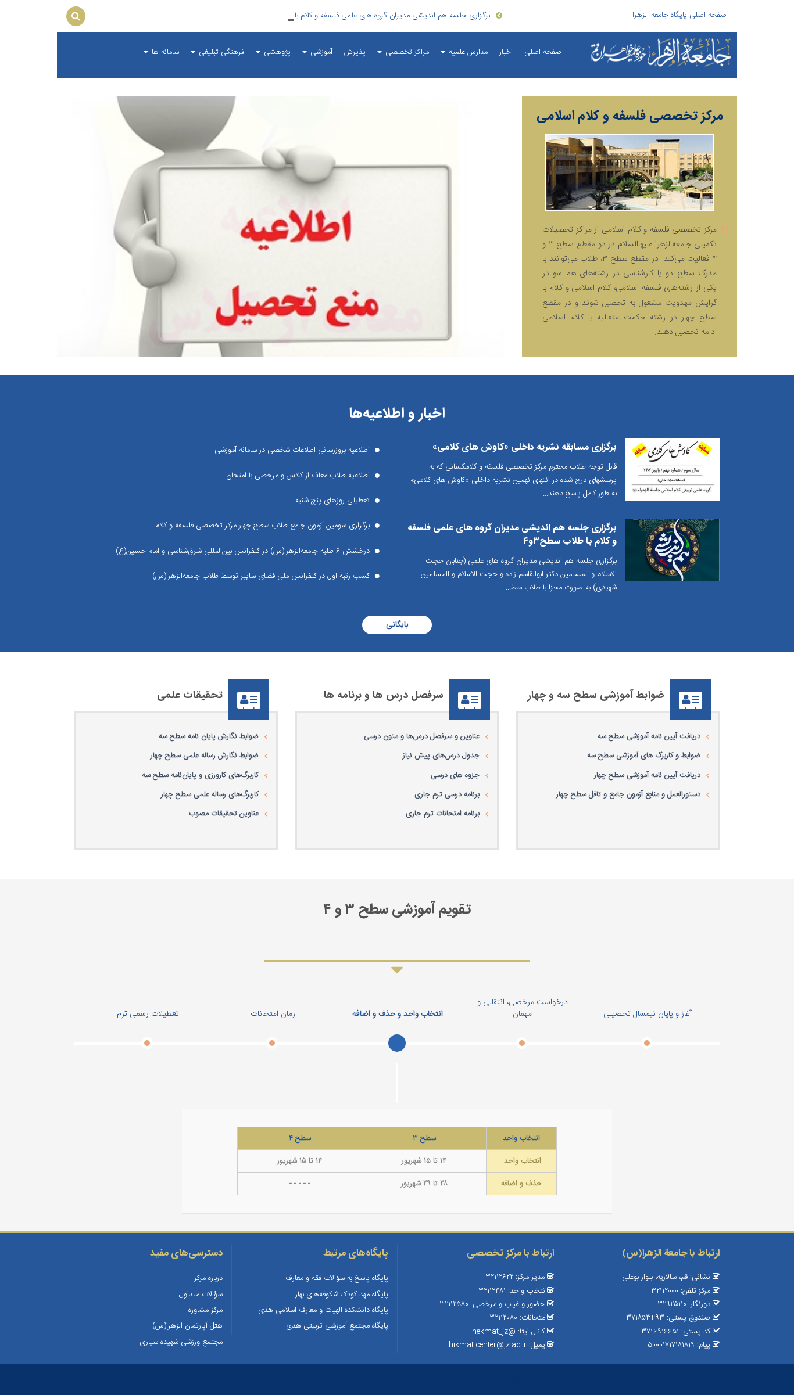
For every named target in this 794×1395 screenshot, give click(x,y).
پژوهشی (276, 52)
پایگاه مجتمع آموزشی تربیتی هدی (337, 1326)
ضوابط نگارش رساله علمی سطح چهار (205, 755)
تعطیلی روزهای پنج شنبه (333, 500)
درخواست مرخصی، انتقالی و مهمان (522, 1008)
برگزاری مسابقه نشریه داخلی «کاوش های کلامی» (524, 447)
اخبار (506, 52)
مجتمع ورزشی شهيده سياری (181, 1342)
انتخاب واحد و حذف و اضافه (397, 1014)
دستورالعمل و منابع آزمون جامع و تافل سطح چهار (628, 794)
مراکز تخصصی (406, 52)
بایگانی (397, 625)
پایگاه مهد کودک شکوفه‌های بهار (341, 1294)
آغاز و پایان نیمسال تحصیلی (647, 1014)
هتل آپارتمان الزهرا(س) (187, 1326)
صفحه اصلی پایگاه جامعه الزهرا (679, 15)
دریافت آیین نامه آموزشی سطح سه (649, 736)
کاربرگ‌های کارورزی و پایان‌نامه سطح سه (200, 775)
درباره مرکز (208, 1278)
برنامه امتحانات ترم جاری (443, 813)
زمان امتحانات (273, 1014)
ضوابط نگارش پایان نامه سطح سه (209, 736)
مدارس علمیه (467, 52)
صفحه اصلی (542, 52)
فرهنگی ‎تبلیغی (220, 52)
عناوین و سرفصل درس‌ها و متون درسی (422, 736)
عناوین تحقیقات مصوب (224, 813)
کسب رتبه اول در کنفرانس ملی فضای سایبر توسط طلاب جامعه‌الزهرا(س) (262, 576)
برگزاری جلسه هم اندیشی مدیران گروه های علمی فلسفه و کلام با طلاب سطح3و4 (367, 15)
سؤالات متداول (201, 1294)
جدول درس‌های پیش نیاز (441, 755)
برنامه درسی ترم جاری (447, 794)
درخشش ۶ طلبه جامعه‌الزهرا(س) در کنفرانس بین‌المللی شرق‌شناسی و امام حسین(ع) (244, 551)
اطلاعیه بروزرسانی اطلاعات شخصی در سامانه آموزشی (293, 450)
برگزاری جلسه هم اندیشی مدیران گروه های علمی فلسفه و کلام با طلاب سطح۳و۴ (512, 534)
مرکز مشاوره (205, 1310)
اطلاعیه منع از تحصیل (281, 325)
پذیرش (355, 52)
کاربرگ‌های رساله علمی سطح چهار (210, 794)
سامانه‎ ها (164, 52)
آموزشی (320, 52)
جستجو (75, 15)
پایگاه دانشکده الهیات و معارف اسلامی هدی (323, 1310)
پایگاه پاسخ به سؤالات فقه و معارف (336, 1278)
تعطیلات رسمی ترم (148, 1014)
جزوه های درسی (455, 775)
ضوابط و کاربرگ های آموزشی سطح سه (643, 755)
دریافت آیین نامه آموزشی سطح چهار (647, 775)
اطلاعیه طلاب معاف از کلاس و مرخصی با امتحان (299, 475)
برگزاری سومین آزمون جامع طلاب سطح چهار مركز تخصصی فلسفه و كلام (263, 525)
